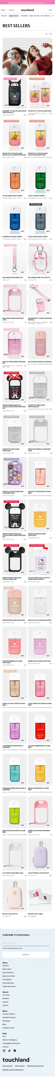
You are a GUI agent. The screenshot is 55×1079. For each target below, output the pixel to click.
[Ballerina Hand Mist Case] (15, 300)
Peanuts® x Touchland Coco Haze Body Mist (38, 154)
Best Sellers (24, 16)
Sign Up (25, 955)
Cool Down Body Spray (38, 236)
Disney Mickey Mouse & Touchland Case (12, 578)
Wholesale (6, 1021)
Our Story (6, 995)
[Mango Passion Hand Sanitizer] (40, 515)
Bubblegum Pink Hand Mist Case (39, 831)
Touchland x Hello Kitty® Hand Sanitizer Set (39, 578)
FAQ (4, 1036)
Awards (5, 1002)
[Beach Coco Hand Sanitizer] (40, 602)
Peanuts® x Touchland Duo (39, 111)
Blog (4, 1024)
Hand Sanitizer (45, 16)
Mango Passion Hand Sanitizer (37, 534)
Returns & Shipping (10, 1040)
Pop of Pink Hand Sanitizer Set (14, 362)
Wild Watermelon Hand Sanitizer (12, 661)
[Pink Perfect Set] (40, 300)
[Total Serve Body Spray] (15, 177)
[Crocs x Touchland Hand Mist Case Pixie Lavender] (15, 473)
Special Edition (14, 16)
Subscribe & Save (9, 986)
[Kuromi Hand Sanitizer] (15, 93)
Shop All (4, 16)
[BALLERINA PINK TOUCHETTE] (40, 259)
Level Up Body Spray (36, 196)
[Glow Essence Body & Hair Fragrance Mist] (40, 343)
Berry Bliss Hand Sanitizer (39, 661)
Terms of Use (20, 1066)
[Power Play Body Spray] (15, 218)
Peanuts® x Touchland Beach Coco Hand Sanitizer (14, 154)
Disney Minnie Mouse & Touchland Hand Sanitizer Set (14, 406)
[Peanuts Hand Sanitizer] (15, 135)
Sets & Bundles (8, 983)
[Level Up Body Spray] (40, 177)
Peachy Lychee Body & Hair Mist (39, 492)
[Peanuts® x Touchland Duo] (40, 93)
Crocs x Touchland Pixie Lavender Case (13, 492)
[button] (3, 10)
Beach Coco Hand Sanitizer (39, 620)
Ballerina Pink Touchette (39, 277)
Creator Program (9, 1014)
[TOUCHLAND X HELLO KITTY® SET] (40, 559)
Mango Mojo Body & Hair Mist (38, 789)
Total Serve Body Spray (12, 196)
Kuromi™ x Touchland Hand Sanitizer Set (14, 111)
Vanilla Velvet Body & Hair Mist (14, 704)
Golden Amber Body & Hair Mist (39, 746)
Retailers (6, 998)
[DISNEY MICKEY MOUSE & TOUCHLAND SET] (15, 515)
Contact (6, 1047)
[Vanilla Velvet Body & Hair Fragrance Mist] (15, 685)
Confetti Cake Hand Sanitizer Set (36, 406)
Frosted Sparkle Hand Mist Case (39, 449)
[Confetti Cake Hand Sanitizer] (15, 431)
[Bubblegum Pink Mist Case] (40, 812)
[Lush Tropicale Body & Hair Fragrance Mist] (40, 685)
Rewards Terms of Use (35, 1066)
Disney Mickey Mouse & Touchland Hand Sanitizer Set (14, 535)
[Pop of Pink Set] (15, 343)
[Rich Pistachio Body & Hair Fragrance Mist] (15, 812)
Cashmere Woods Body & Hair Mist (13, 746)
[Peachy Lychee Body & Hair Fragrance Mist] (40, 473)
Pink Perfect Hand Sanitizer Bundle (40, 319)
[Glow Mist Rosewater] (15, 602)
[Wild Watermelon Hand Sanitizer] (15, 643)
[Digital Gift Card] (40, 895)
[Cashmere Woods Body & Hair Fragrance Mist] (15, 727)
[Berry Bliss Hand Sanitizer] (40, 643)
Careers (5, 1005)
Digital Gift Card (35, 914)
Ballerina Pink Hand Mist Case (13, 319)
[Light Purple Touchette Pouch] (40, 854)
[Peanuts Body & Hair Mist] (40, 135)
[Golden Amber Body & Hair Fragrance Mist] (40, 727)
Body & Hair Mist (34, 16)
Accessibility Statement (11, 1043)
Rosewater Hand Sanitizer (14, 620)
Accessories (7, 979)
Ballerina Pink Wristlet (13, 277)
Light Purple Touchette (38, 873)
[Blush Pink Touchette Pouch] (15, 895)
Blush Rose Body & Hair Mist (40, 362)
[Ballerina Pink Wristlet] (15, 259)
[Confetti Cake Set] (40, 387)
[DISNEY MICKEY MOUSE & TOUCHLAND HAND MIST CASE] (15, 559)
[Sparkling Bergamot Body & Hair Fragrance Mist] (15, 770)
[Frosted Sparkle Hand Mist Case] (40, 431)
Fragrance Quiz (8, 1028)
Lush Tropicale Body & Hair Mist (39, 704)
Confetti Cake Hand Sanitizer (11, 449)
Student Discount (9, 1017)
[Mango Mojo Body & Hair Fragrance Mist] (40, 770)
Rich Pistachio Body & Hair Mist (14, 831)
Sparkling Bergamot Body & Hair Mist (14, 789)
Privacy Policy (8, 1066)
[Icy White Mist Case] (15, 854)
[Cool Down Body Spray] (40, 218)
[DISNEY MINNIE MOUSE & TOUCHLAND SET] (15, 387)
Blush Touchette (10, 914)
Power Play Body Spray (12, 236)
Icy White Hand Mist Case (13, 873)
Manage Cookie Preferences (13, 1070)
